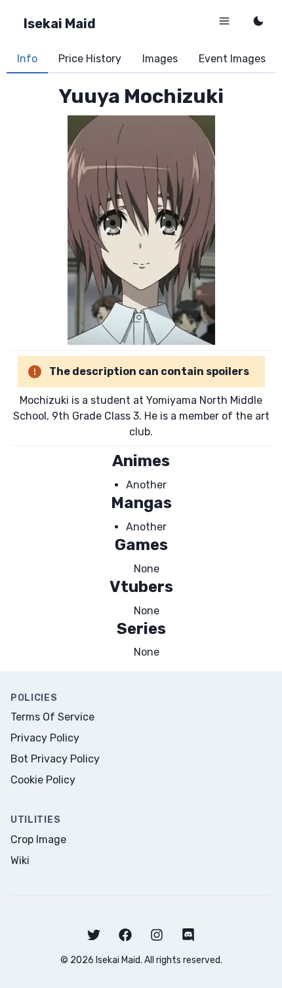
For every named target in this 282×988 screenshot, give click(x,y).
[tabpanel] (141, 372)
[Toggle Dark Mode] (258, 21)
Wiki (20, 860)
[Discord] (188, 935)
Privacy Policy (44, 738)
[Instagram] (157, 935)
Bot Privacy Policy (55, 759)
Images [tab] (160, 58)
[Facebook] (125, 935)
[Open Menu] (224, 21)
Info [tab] (27, 58)
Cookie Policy (42, 780)
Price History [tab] (89, 58)
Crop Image (38, 839)
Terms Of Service (52, 717)
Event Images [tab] (232, 58)
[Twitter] (94, 935)
